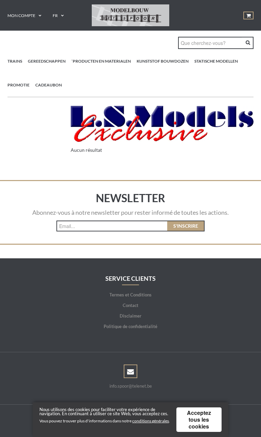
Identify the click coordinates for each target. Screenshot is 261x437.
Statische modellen (216, 61)
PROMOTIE (18, 84)
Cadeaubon (48, 84)
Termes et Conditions (130, 294)
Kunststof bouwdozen (163, 61)
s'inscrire (185, 226)
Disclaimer (130, 316)
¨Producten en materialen (101, 61)
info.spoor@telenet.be (130, 386)
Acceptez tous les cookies (199, 419)
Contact (130, 305)
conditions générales (150, 420)
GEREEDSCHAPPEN (47, 61)
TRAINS (14, 61)
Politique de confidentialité (130, 326)
